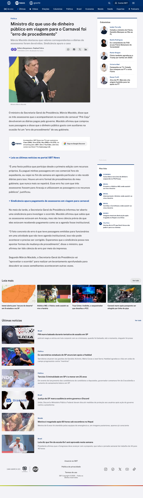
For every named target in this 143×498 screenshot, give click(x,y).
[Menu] (133, 3)
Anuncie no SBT (71, 461)
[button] (19, 300)
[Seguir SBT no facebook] (113, 469)
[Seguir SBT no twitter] (120, 469)
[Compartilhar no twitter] (80, 49)
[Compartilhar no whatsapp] (68, 49)
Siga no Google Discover (76, 144)
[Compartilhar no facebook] (74, 49)
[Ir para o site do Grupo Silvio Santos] (18, 469)
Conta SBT (123, 3)
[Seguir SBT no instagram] (105, 469)
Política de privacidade (71, 467)
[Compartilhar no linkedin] (85, 49)
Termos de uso (71, 472)
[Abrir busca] (109, 3)
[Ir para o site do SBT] (35, 469)
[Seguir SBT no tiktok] (134, 469)
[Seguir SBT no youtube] (127, 469)
